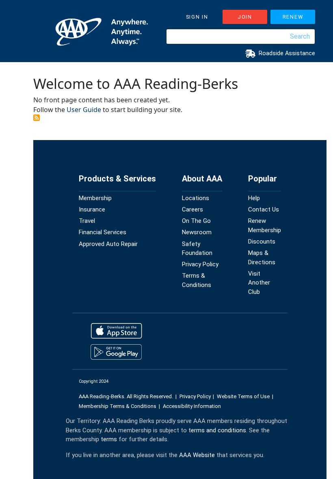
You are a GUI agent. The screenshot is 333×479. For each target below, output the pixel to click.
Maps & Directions (261, 257)
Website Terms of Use (243, 396)
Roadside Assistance (287, 53)
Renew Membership (264, 225)
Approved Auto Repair (108, 244)
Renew (293, 17)
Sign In (197, 17)
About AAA (202, 178)
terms (109, 439)
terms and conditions (217, 430)
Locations (195, 198)
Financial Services (102, 232)
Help (254, 198)
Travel (87, 220)
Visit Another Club (259, 283)
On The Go (196, 220)
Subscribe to (36, 117)
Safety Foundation (197, 248)
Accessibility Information (192, 406)
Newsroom (197, 232)
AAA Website (197, 455)
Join (245, 17)
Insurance (92, 209)
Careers (192, 209)
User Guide (84, 109)
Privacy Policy (200, 264)
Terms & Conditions (196, 280)
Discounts (261, 241)
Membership (95, 198)
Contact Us (263, 209)
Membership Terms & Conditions (117, 406)
